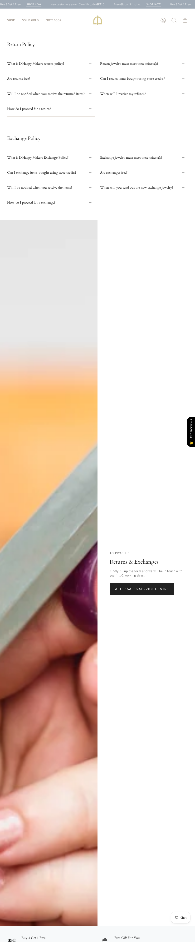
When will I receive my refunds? (123, 94)
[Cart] (185, 20)
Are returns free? (18, 78)
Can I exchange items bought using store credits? (41, 172)
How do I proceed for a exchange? (31, 202)
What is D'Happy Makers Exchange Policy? (37, 157)
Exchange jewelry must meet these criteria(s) (131, 157)
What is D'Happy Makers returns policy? (35, 63)
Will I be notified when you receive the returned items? (46, 94)
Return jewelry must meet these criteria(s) (129, 63)
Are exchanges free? (113, 172)
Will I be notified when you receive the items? (39, 187)
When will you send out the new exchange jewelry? (136, 187)
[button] (11, 20)
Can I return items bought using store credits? (132, 78)
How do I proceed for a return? (29, 109)
